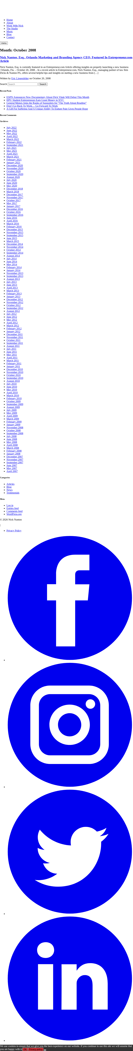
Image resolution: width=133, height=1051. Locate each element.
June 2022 (11, 130)
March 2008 (12, 448)
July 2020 (11, 180)
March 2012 (12, 325)
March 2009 (12, 418)
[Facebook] (69, 660)
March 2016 (12, 223)
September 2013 (14, 276)
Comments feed (14, 511)
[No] (45, 1050)
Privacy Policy (13, 530)
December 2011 (14, 334)
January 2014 (13, 270)
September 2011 (14, 343)
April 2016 (12, 220)
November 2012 (14, 302)
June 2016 (11, 217)
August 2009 (13, 407)
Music (9, 31)
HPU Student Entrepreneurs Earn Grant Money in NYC (35, 100)
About (9, 22)
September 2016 (14, 215)
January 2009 (13, 424)
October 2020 (13, 171)
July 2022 (11, 127)
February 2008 (14, 450)
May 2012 (11, 319)
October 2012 (13, 305)
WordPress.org (14, 514)
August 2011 (13, 346)
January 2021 (13, 162)
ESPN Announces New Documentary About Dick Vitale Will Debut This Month (47, 97)
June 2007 (11, 465)
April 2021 (12, 153)
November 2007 (14, 459)
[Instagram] (69, 786)
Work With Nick (14, 25)
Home (9, 19)
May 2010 (11, 389)
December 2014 (14, 244)
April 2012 (12, 322)
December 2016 (14, 209)
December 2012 (14, 299)
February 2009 (14, 421)
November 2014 (14, 247)
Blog (9, 34)
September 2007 (14, 462)
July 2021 (11, 148)
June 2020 (11, 183)
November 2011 (14, 337)
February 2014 (14, 267)
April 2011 (12, 357)
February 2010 (14, 398)
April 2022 (12, 136)
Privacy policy (35, 1049)
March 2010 (12, 395)
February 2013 (14, 293)
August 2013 (13, 279)
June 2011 (11, 351)
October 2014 (13, 250)
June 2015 (11, 238)
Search (3, 84)
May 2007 (11, 468)
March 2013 (12, 290)
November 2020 (14, 168)
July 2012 (11, 314)
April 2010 (12, 392)
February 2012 (14, 328)
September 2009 (14, 404)
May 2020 (11, 185)
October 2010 (13, 375)
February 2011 (13, 363)
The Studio (12, 28)
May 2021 (11, 150)
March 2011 (12, 360)
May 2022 (11, 133)
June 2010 (11, 386)
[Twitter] (69, 913)
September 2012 (14, 308)
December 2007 (14, 456)
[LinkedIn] (69, 1040)
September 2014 (14, 252)
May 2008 (11, 442)
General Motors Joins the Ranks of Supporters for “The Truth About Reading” (46, 103)
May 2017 (11, 203)
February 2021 (14, 159)
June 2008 (11, 439)
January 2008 (13, 453)
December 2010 (14, 369)
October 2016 (13, 212)
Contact (10, 37)
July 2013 (11, 282)
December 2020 (14, 165)
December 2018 (14, 188)
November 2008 (14, 427)
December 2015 (14, 229)
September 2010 (14, 378)
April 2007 (12, 471)
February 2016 (14, 226)
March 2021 (12, 156)
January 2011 (13, 366)
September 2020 (14, 174)
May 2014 (11, 264)
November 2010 (14, 372)
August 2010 (13, 381)
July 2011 (11, 349)
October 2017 (13, 200)
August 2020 (13, 177)
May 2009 (11, 413)
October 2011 (13, 340)
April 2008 (12, 445)
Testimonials (12, 492)
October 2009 (13, 401)
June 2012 (11, 316)
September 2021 (14, 145)
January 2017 (13, 206)
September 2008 (14, 433)
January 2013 (13, 296)
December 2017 (14, 194)
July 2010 (11, 383)
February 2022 (14, 142)
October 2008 (13, 430)
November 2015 (14, 232)
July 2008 (11, 436)
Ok (25, 1049)
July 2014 (11, 258)
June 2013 (11, 284)
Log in (9, 505)
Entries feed (12, 508)
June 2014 (11, 261)
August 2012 (13, 311)
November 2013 (14, 273)
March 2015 (12, 241)
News (9, 489)
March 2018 (12, 191)
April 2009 (12, 416)
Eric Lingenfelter (20, 78)
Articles (10, 484)
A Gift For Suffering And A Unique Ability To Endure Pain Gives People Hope (47, 108)
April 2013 (12, 287)
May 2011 (11, 354)
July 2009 (11, 410)
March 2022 (12, 139)
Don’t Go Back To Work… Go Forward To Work (32, 106)
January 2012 (13, 331)
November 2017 (14, 197)
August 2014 (13, 255)
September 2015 (14, 235)
